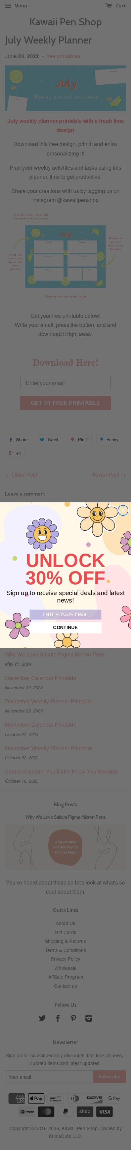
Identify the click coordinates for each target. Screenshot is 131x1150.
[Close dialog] (123, 510)
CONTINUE (65, 627)
